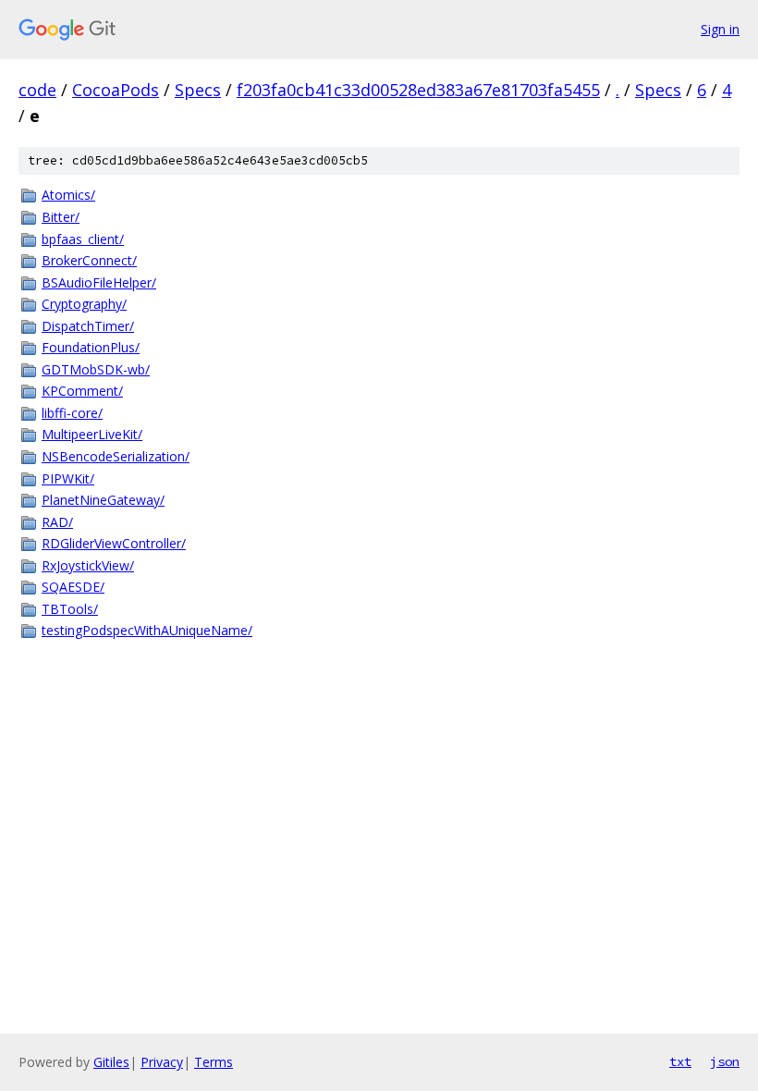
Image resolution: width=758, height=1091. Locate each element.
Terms (213, 1062)
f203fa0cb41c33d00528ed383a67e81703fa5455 (418, 90)
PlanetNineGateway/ (103, 500)
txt (680, 1061)
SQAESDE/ (73, 586)
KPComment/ (82, 390)
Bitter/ (60, 217)
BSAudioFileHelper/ (99, 282)
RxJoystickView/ (88, 565)
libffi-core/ (72, 413)
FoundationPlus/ (91, 347)
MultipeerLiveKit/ (92, 434)
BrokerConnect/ (89, 260)
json (725, 1061)
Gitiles (111, 1062)
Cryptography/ (84, 304)
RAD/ (57, 522)
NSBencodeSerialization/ (116, 456)
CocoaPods (115, 90)
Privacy (162, 1062)
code (37, 90)
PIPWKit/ (68, 478)
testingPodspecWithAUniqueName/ (147, 630)
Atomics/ (68, 194)
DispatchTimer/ (88, 326)
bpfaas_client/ (83, 239)
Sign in (720, 29)
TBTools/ (70, 609)
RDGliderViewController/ (114, 543)
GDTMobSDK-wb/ (96, 369)
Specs (198, 90)
